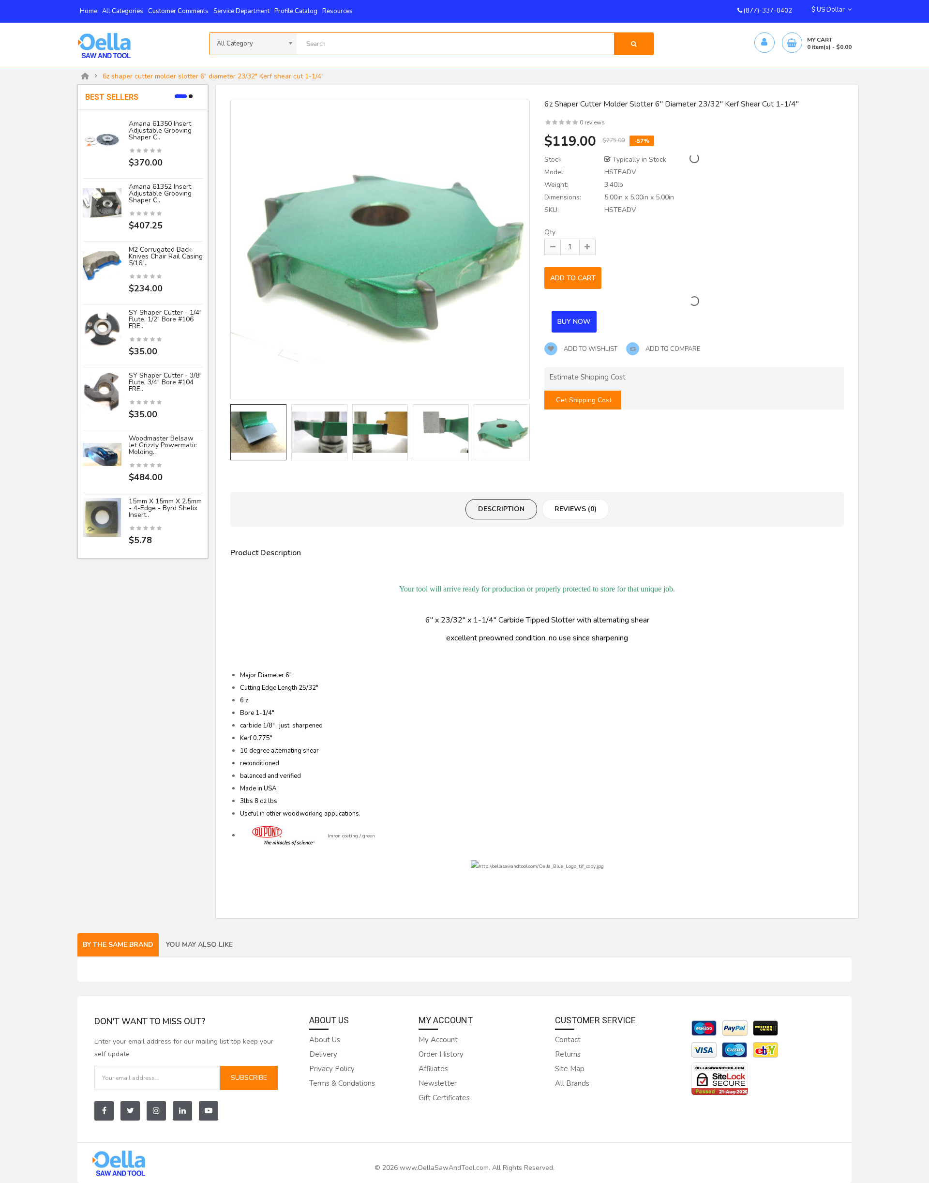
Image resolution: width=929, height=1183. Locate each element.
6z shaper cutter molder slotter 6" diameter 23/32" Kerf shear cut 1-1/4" (213, 76)
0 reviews (592, 122)
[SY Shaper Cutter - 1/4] (102, 328)
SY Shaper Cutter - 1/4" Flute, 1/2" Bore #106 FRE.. (165, 319)
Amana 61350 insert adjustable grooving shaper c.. (160, 130)
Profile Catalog (295, 11)
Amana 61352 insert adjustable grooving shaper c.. (160, 193)
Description (501, 509)
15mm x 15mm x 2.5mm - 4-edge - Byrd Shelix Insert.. (165, 508)
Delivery (323, 1054)
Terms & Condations (342, 1083)
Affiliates (433, 1069)
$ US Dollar (829, 9)
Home (88, 11)
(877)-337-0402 (767, 10)
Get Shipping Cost (583, 400)
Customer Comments (178, 11)
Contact (568, 1040)
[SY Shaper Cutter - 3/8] (102, 391)
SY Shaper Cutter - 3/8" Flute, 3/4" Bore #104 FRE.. (165, 382)
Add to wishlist (589, 349)
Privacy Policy (332, 1069)
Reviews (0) (575, 509)
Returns (568, 1054)
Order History (441, 1054)
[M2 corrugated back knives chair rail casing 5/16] (102, 265)
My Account (438, 1040)
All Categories (122, 11)
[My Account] (764, 43)
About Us (324, 1040)
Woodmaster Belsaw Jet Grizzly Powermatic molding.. (163, 445)
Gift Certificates (444, 1098)
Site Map (569, 1069)
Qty (549, 232)
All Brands (572, 1083)
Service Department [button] (241, 11)
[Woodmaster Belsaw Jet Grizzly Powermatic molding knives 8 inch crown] (102, 454)
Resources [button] (337, 11)
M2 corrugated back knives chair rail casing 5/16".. (166, 256)
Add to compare (672, 349)
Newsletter (438, 1083)
